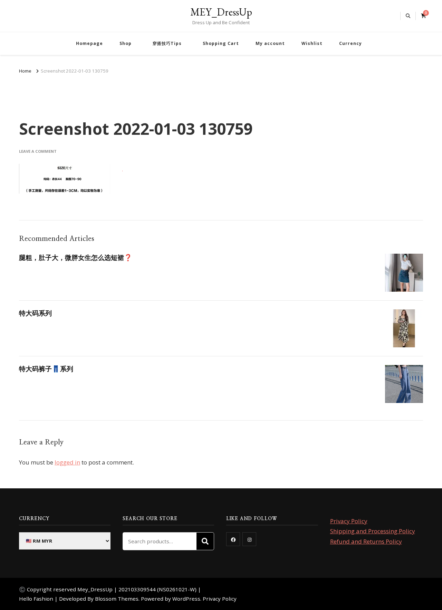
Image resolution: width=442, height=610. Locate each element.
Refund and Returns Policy (366, 541)
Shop (125, 43)
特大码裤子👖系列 (46, 368)
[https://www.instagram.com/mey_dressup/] (249, 539)
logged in (67, 462)
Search (205, 541)
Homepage (89, 43)
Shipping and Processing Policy (372, 531)
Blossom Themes (116, 598)
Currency (350, 43)
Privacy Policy (348, 521)
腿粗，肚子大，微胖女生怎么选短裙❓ (75, 257)
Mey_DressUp (95, 589)
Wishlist (312, 43)
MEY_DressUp (221, 12)
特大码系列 (35, 313)
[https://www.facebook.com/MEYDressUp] (233, 539)
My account (270, 43)
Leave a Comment (38, 151)
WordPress (186, 598)
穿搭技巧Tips (167, 43)
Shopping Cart (221, 43)
